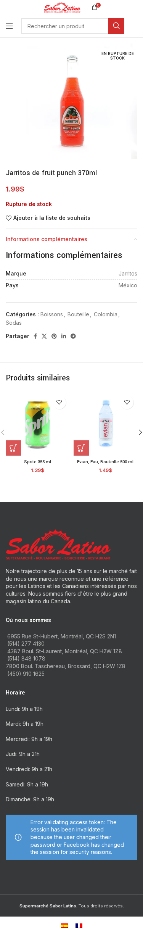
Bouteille (78, 314)
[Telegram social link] (73, 336)
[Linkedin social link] (63, 336)
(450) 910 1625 (26, 673)
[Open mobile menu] (9, 26)
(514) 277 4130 (26, 643)
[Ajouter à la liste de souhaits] (59, 402)
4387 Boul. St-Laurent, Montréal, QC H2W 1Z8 (64, 651)
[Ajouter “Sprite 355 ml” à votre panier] (13, 448)
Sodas (14, 322)
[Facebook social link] (35, 336)
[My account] (137, 26)
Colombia (105, 314)
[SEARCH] (116, 26)
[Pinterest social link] (54, 336)
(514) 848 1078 (26, 658)
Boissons (51, 314)
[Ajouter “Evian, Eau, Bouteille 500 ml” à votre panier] (81, 448)
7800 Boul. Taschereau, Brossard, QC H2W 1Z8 (65, 666)
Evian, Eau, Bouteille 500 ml (105, 462)
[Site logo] (62, 6)
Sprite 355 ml (37, 462)
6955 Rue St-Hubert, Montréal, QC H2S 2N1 (61, 636)
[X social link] (44, 336)
